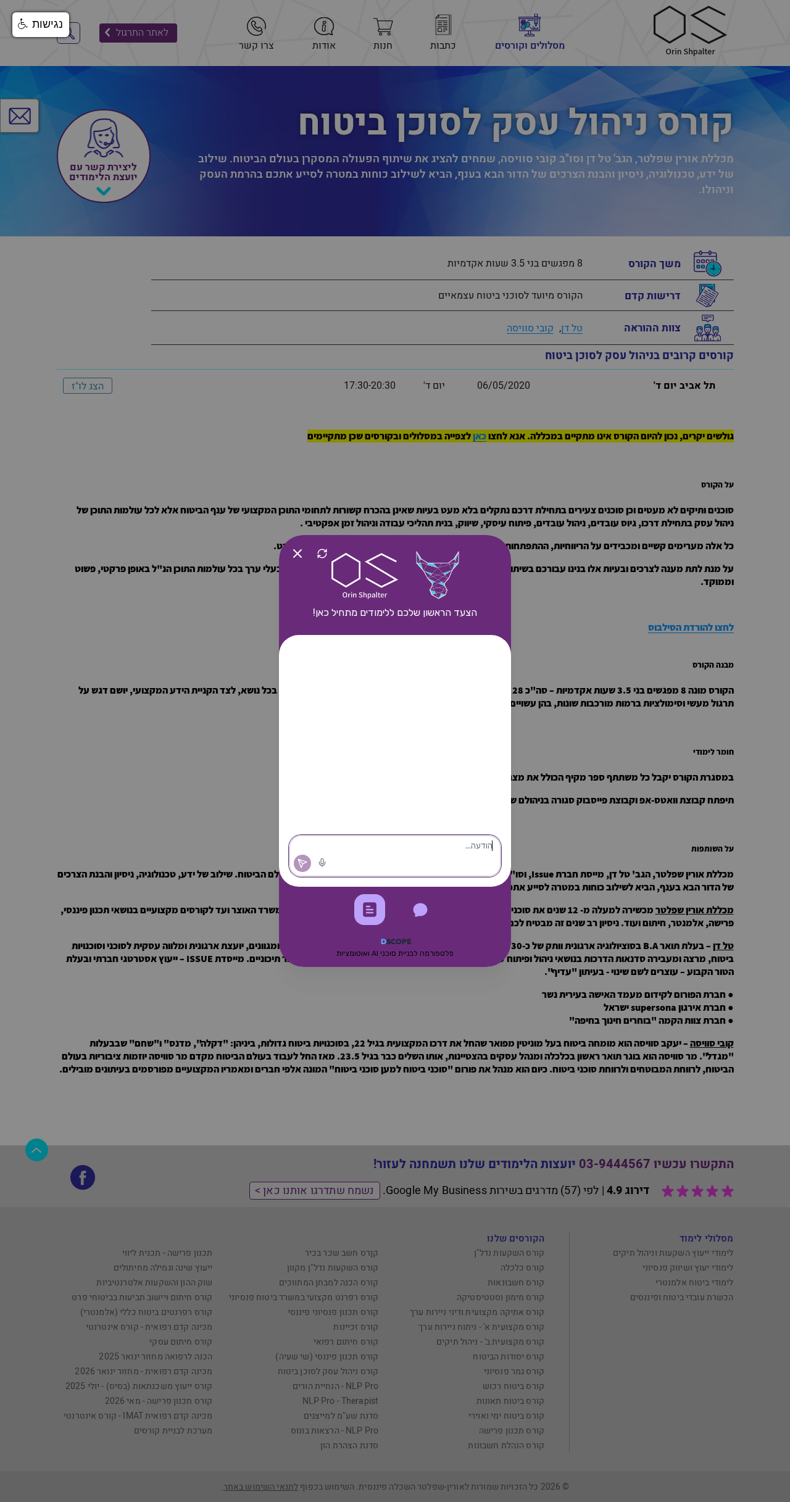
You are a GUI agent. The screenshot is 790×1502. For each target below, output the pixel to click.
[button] (40, 24)
